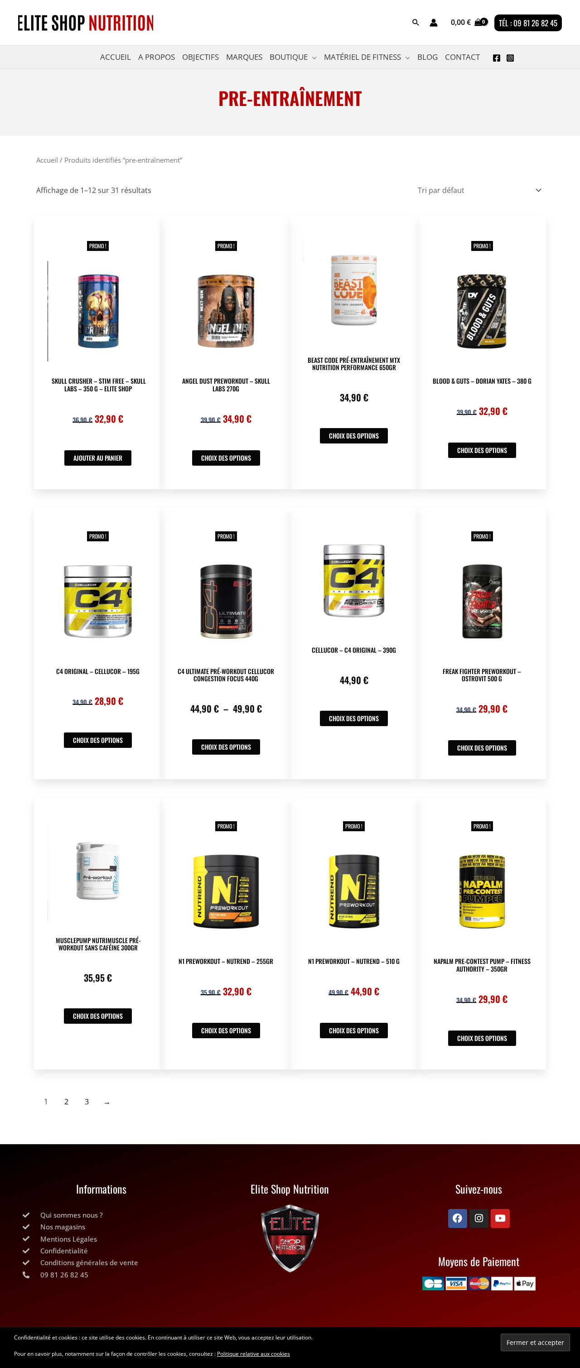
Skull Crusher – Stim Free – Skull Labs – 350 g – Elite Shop (98, 384)
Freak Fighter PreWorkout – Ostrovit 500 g (482, 675)
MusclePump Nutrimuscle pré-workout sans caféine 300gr (98, 944)
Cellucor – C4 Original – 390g (354, 650)
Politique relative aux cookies (253, 1354)
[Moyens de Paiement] (479, 1283)
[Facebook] (497, 58)
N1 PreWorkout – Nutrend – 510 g (354, 961)
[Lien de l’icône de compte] (434, 23)
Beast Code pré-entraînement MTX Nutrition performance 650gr (354, 363)
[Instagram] (510, 58)
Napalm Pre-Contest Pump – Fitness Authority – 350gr (482, 964)
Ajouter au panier (97, 457)
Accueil (47, 159)
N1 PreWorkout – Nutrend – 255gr (226, 961)
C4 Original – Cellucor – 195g (98, 671)
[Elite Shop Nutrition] (290, 1238)
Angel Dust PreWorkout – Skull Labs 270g (226, 384)
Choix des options (226, 457)
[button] (415, 23)
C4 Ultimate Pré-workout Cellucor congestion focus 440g (226, 675)
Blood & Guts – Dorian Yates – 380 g (482, 380)
